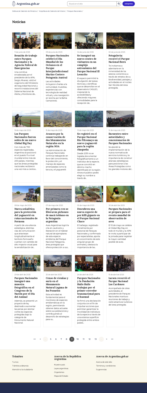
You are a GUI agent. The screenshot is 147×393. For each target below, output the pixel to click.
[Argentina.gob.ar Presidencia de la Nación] (26, 4)
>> (112, 339)
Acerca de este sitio (104, 362)
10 (78, 339)
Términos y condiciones (106, 366)
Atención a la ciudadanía (22, 370)
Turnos (15, 362)
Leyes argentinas (61, 368)
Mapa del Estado (61, 376)
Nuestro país (59, 365)
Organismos (59, 372)
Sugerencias (101, 370)
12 (90, 339)
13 (96, 339)
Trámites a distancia (20, 366)
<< (34, 339)
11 (83, 339)
